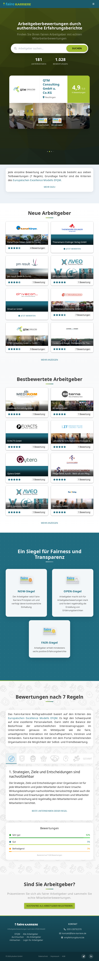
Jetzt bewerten (73, 249)
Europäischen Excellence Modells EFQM (33, 718)
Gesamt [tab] (87, 758)
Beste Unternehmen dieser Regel (49, 811)
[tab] (11, 758)
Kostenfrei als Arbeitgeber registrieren (50, 905)
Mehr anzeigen (49, 359)
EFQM (17, 934)
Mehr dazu (49, 187)
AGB (63, 956)
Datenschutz (43, 956)
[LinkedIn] (91, 956)
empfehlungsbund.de (74, 937)
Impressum (55, 956)
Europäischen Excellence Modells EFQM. (37, 180)
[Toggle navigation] (93, 4)
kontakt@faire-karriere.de (74, 933)
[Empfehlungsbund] (83, 956)
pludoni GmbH (16, 956)
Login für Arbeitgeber (33, 940)
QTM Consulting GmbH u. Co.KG (51, 86)
